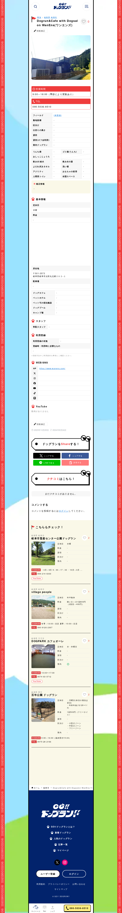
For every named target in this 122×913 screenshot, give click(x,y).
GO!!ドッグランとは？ (63, 826)
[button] (75, 456)
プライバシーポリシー (59, 884)
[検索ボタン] (35, 7)
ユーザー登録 (48, 873)
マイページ (63, 850)
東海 (39, 17)
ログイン (64, 510)
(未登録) (58, 115)
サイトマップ (61, 889)
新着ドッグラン (63, 832)
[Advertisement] (61, 765)
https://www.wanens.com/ (52, 368)
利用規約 (41, 884)
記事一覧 (63, 844)
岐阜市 (54, 17)
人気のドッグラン (63, 838)
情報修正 (41, 30)
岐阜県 (47, 17)
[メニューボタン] (87, 7)
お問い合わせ (78, 884)
